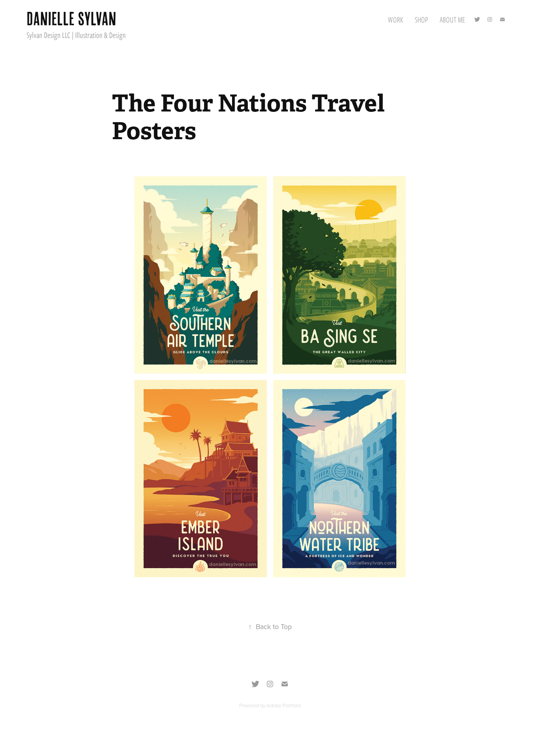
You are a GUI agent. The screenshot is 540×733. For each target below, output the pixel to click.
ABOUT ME (452, 20)
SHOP (421, 20)
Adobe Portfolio (283, 705)
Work (395, 20)
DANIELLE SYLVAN (71, 18)
